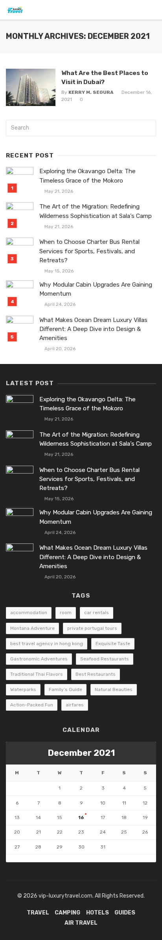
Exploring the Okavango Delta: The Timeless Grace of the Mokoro (87, 176)
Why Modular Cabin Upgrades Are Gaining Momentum (95, 289)
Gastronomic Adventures (39, 659)
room (66, 612)
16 (81, 817)
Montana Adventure (32, 628)
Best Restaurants (95, 674)
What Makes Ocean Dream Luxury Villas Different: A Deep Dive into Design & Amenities (93, 329)
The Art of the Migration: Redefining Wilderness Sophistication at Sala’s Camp (95, 211)
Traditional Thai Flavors (36, 674)
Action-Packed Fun (31, 705)
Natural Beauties (114, 689)
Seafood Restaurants (104, 659)
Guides (124, 912)
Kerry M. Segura (91, 92)
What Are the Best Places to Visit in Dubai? (104, 77)
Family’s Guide (65, 689)
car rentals (96, 612)
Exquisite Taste (113, 643)
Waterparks (23, 689)
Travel (38, 912)
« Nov (13, 858)
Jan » (31, 858)
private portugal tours (92, 628)
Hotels (97, 912)
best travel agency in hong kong (46, 643)
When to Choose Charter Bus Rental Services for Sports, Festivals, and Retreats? (89, 250)
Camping (67, 912)
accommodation (28, 612)
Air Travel (81, 923)
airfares (75, 705)
